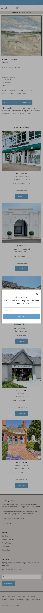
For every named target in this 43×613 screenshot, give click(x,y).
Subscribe (21, 317)
